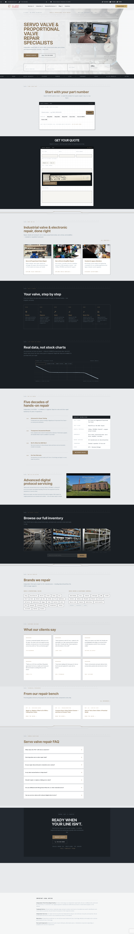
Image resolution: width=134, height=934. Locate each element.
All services (105, 240)
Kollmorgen (94, 595)
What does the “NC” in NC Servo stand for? (37, 749)
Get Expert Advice (80, 452)
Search (90, 112)
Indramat (87, 595)
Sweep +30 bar (59, 363)
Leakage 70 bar (50, 363)
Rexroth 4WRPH (81, 116)
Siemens (72, 598)
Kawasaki (32, 605)
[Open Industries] (42, 6)
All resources (104, 701)
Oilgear (43, 602)
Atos (59, 595)
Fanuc (80, 595)
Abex (44, 598)
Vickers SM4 (44, 119)
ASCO (61, 602)
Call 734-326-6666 (47, 55)
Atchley (50, 598)
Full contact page (67, 848)
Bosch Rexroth (33, 595)
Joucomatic (27, 608)
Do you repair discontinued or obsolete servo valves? (40, 765)
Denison (38, 598)
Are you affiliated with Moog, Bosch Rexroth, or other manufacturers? (44, 787)
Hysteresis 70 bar (40, 363)
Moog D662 (57, 116)
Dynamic (42, 608)
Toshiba (107, 595)
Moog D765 (64, 116)
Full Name (44, 151)
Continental (40, 605)
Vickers (48, 595)
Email (60, 151)
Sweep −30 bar (68, 363)
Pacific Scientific (99, 602)
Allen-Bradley (73, 595)
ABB (101, 595)
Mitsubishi (86, 598)
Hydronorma (36, 602)
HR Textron (27, 602)
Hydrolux (35, 608)
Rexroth (42, 595)
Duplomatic (61, 598)
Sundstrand (53, 605)
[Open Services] (33, 6)
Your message (45, 187)
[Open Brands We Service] (56, 6)
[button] (88, 485)
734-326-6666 (61, 841)
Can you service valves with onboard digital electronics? (41, 795)
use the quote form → (77, 124)
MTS (26, 605)
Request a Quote (31, 55)
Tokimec (61, 605)
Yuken (49, 602)
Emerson (93, 598)
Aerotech (100, 598)
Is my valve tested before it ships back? (36, 772)
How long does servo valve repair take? (36, 757)
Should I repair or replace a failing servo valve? (38, 780)
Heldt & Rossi (89, 602)
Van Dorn (55, 602)
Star (46, 605)
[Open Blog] (62, 6)
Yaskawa (79, 598)
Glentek (81, 602)
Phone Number (79, 151)
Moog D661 (49, 116)
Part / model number (47, 165)
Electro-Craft (73, 602)
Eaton (31, 598)
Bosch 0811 (72, 116)
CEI (55, 598)
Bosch (26, 598)
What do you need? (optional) (49, 158)
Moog (26, 595)
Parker (54, 595)
